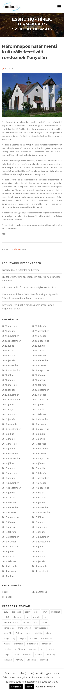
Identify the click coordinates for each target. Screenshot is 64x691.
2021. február (39, 384)
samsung (33, 649)
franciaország (24, 627)
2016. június (8, 522)
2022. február (39, 355)
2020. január (8, 419)
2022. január (8, 360)
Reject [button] (29, 686)
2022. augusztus (40, 340)
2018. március (9, 473)
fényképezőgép (41, 627)
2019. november (10, 424)
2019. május (8, 438)
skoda (51, 649)
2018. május (8, 468)
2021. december (40, 360)
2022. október (39, 335)
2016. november (40, 507)
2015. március (39, 556)
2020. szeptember (11, 399)
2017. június (8, 492)
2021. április (38, 379)
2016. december (10, 507)
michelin (33, 638)
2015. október (9, 541)
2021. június (38, 375)
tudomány (50, 654)
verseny (19, 659)
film (36, 622)
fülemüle (8, 633)
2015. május (38, 551)
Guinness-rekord (23, 633)
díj (45, 617)
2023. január (8, 330)
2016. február (9, 531)
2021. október (39, 365)
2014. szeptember (41, 571)
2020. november (10, 394)
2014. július (8, 575)
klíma (48, 633)
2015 (6, 611)
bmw (45, 611)
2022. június (38, 345)
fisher (44, 622)
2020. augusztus (40, 399)
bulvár (7, 617)
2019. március (9, 443)
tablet (16, 654)
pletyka (7, 649)
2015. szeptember (41, 541)
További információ (44, 686)
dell (27, 617)
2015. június (8, 551)
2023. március (9, 326)
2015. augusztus (10, 546)
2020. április (38, 409)
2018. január (8, 477)
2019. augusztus (40, 428)
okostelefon (32, 643)
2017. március (39, 497)
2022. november (10, 335)
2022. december (40, 330)
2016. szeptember (41, 512)
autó (36, 611)
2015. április (8, 556)
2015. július (38, 546)
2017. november (10, 482)
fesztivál (26, 622)
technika (27, 654)
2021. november (10, 365)
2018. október (39, 453)
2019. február (39, 443)
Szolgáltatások (39, 591)
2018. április (38, 468)
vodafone (31, 659)
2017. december (40, 477)
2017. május (38, 492)
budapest (55, 611)
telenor (38, 654)
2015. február (9, 561)
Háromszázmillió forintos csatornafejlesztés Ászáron (29, 287)
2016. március (39, 526)
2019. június (38, 433)
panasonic (46, 643)
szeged (7, 654)
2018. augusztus (40, 458)
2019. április (38, 438)
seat (43, 649)
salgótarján (19, 649)
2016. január (38, 531)
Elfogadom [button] (16, 686)
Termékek (7, 596)
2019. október (39, 424)
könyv (6, 638)
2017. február (9, 502)
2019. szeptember (11, 428)
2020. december (40, 389)
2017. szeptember (11, 487)
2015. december (10, 536)
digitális (36, 617)
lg (14, 638)
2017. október (39, 482)
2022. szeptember (11, 340)
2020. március (9, 414)
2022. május (8, 350)
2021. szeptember (11, 370)
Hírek (17, 249)
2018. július (8, 463)
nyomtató (18, 643)
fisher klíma (9, 627)
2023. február (39, 326)
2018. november (10, 453)
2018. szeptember (11, 458)
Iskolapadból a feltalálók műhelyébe (20, 269)
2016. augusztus (10, 517)
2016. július (38, 517)
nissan (7, 643)
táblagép (8, 659)
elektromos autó (11, 622)
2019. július (8, 433)
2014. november (40, 566)
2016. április (8, 526)
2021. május (8, 379)
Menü (59, 6)
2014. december (10, 566)
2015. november (40, 536)
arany (27, 611)
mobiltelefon (47, 638)
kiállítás (38, 633)
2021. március (9, 384)
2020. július (8, 404)
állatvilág (44, 659)
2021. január (8, 389)
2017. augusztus (40, 487)
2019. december (40, 419)
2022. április (38, 350)
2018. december (40, 448)
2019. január (8, 448)
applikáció (16, 611)
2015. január (38, 561)
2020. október (39, 394)
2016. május (38, 522)
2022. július (8, 345)
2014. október (9, 571)
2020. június (38, 404)
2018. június (38, 463)
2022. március (9, 355)
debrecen (18, 617)
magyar (22, 638)
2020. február (39, 414)
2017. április (8, 497)
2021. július (8, 375)
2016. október (9, 512)
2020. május (8, 409)
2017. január (38, 502)
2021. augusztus (40, 370)
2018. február (39, 473)
